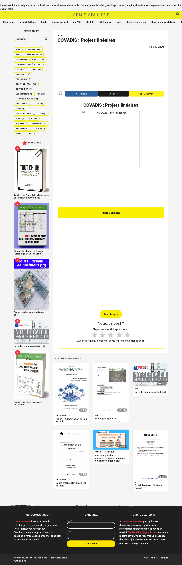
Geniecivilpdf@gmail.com (142, 532)
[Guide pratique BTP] (111, 388)
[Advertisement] (111, 69)
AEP (119, 22)
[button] (4, 15)
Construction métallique (163, 22)
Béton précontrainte (136, 22)
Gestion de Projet (26, 84)
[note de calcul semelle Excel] (150, 375)
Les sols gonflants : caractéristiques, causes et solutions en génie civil (110, 458)
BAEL (19, 50)
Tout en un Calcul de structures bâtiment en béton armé (31, 196)
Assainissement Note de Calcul (148, 486)
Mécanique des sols (27, 99)
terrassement (37, 124)
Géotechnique (108, 452)
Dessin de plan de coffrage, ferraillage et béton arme (29, 252)
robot (20, 119)
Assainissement (60, 22)
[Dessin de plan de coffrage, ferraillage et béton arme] (31, 226)
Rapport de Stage (27, 22)
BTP (60, 35)
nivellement (23, 104)
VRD (79, 22)
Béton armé (8, 22)
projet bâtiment (25, 114)
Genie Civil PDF (91, 14)
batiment (107, 22)
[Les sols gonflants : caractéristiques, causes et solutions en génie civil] (111, 440)
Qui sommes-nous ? (39, 558)
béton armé (34, 54)
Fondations (23, 79)
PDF (92, 22)
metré (41, 94)
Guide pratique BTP (105, 418)
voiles (40, 128)
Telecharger (111, 314)
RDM (43, 114)
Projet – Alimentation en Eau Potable (71, 420)
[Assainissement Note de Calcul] (150, 455)
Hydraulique (65, 415)
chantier (22, 59)
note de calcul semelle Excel (150, 392)
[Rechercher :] (31, 39)
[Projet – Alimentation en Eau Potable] (71, 388)
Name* (69, 521)
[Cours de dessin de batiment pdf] (31, 284)
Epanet (36, 69)
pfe (39, 104)
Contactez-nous (59, 558)
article (98, 452)
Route (44, 22)
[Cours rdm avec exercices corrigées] (31, 375)
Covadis (21, 69)
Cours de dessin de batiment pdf (29, 313)
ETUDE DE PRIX (23, 74)
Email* (69, 531)
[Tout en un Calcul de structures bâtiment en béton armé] (31, 169)
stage (20, 124)
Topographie (23, 128)
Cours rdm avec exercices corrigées (28, 403)
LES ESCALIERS (24, 94)
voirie (20, 133)
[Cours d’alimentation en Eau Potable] (71, 453)
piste (20, 109)
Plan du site (20, 561)
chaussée (38, 59)
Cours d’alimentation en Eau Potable (71, 484)
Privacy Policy (21, 558)
